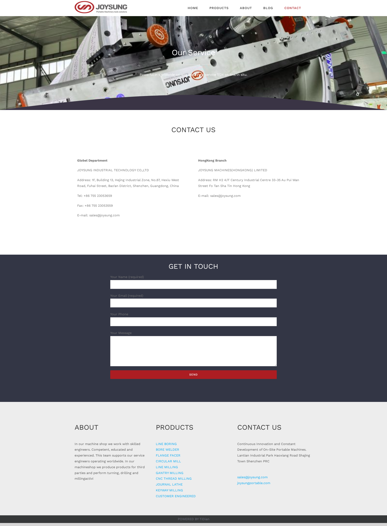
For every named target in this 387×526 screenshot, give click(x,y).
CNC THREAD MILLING (174, 478)
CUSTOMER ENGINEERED (176, 496)
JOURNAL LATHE (169, 484)
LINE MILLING (167, 467)
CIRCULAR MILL (168, 461)
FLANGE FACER (168, 455)
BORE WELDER (167, 449)
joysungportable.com (253, 483)
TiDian (204, 519)
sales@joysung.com (252, 477)
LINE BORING (166, 444)
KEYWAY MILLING (169, 490)
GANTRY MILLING (169, 473)
